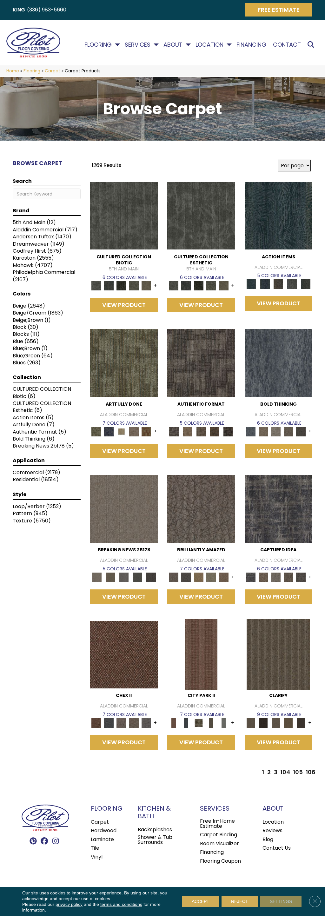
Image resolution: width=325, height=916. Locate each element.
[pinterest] (33, 841)
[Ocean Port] (265, 284)
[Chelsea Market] (124, 654)
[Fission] (288, 431)
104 (285, 772)
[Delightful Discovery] (124, 363)
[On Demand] (137, 577)
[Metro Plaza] (134, 723)
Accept (200, 901)
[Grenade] (263, 431)
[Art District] (121, 723)
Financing (251, 45)
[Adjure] (301, 723)
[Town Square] (146, 723)
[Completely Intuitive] (198, 577)
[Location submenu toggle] (229, 44)
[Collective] (121, 285)
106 (310, 772)
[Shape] (279, 363)
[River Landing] (108, 723)
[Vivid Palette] (146, 431)
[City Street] (305, 284)
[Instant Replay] (124, 577)
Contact (287, 45)
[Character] (108, 285)
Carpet (52, 71)
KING (19, 9)
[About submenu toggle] (188, 44)
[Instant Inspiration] (223, 577)
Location (209, 45)
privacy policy (69, 904)
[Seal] (301, 431)
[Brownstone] (278, 284)
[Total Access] (151, 577)
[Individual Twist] (201, 431)
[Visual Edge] (201, 363)
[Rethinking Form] (215, 431)
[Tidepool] (279, 215)
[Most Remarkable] (108, 431)
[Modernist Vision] (121, 431)
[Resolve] (278, 654)
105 (298, 772)
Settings (281, 901)
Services (137, 45)
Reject (239, 901)
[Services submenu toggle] (156, 44)
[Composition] (134, 285)
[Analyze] (263, 723)
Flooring (98, 45)
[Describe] (276, 723)
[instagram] (55, 841)
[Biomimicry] (124, 215)
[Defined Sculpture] (188, 431)
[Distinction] (146, 285)
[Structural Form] (228, 431)
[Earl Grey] (292, 284)
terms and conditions (121, 904)
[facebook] (44, 841)
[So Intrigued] (201, 509)
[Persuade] (288, 723)
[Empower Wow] (211, 577)
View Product (124, 305)
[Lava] (276, 431)
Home (12, 71)
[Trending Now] (124, 509)
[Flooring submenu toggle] (117, 44)
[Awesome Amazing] (134, 431)
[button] (312, 45)
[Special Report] (110, 577)
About (172, 45)
